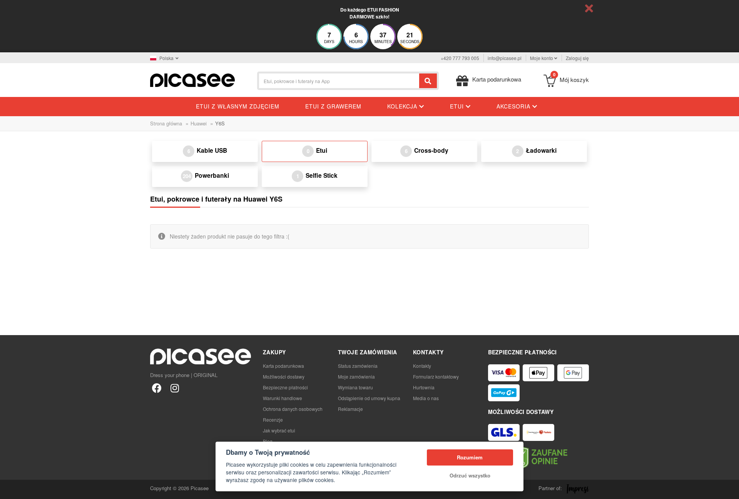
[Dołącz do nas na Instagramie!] (174, 387)
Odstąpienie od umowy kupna (369, 398)
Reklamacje (350, 409)
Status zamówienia (358, 365)
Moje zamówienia (356, 376)
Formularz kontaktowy (436, 376)
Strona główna (166, 123)
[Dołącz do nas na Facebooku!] (157, 387)
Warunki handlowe (282, 398)
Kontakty (422, 365)
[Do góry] (10, 489)
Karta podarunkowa (283, 365)
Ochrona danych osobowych (293, 409)
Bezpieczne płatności (285, 387)
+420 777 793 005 (460, 58)
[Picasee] (192, 79)
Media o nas (426, 398)
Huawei (199, 123)
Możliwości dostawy (283, 376)
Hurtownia (424, 387)
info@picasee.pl (505, 58)
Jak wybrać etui (279, 430)
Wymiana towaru (355, 387)
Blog (268, 441)
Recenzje (273, 419)
